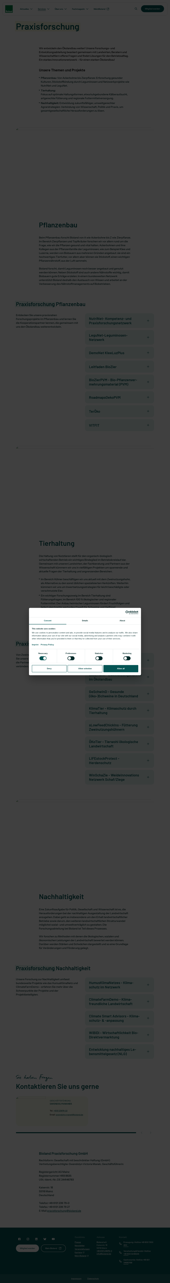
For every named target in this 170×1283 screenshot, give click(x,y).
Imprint (36, 645)
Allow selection (85, 669)
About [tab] (122, 621)
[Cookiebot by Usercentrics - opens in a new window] (127, 612)
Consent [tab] (47, 621)
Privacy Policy (47, 645)
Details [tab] (85, 621)
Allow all (121, 669)
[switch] (71, 658)
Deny (49, 669)
